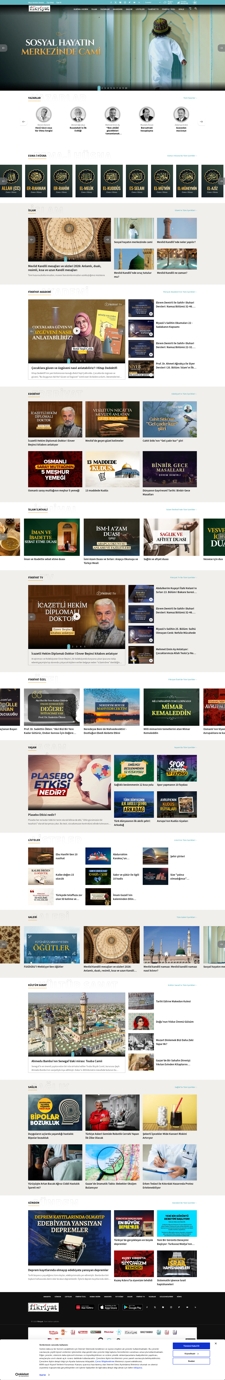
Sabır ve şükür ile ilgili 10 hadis (126, 876)
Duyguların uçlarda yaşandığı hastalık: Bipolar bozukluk (51, 1136)
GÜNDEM (58, 1297)
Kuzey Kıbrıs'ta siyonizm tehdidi (133, 1280)
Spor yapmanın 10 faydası (172, 785)
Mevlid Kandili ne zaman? (172, 273)
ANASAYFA (47, 1297)
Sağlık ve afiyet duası (156, 559)
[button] (3, 48)
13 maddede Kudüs (96, 490)
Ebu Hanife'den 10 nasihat (66, 856)
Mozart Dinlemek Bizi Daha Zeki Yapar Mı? (174, 1042)
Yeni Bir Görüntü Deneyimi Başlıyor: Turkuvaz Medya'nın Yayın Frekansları (174, 1242)
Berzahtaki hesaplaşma (147, 129)
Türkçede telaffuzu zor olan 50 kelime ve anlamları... (69, 897)
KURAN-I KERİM (95, 1297)
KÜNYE (179, 1297)
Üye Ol (58, 2)
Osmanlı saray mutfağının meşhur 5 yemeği (54, 490)
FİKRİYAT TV (153, 9)
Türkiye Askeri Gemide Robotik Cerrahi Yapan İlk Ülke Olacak (112, 1136)
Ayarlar (42, 1375)
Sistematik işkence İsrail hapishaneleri (171, 1282)
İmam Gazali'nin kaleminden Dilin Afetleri (123, 897)
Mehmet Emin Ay (112, 125)
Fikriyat (40, 1321)
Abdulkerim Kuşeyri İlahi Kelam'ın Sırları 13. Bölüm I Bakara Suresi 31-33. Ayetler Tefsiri (176, 590)
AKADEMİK (118, 9)
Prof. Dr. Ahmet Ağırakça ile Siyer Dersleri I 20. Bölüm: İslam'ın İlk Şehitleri (175, 365)
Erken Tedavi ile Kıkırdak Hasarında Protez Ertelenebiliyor (168, 1185)
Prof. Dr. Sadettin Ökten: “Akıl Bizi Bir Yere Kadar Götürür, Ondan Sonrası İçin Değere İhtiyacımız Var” (49, 731)
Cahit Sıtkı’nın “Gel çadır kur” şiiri (163, 441)
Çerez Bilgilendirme (105, 1361)
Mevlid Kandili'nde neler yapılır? (176, 242)
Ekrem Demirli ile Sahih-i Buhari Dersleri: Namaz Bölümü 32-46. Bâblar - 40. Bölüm (175, 304)
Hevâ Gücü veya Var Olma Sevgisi (43, 129)
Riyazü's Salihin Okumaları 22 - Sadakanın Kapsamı (174, 325)
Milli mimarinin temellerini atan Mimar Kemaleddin (167, 731)
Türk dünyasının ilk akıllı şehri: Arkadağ (132, 823)
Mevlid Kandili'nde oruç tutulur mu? (133, 275)
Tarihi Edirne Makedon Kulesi (173, 1001)
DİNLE (181, 9)
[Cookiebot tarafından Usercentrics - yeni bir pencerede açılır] (22, 1375)
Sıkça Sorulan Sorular (36, 2)
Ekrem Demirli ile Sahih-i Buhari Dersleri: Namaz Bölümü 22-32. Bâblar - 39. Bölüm (175, 345)
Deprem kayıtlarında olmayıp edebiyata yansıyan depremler (68, 1270)
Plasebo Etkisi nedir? (42, 815)
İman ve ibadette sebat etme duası (44, 559)
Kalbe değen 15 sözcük (65, 876)
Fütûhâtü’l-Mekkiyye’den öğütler (43, 967)
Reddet (191, 1361)
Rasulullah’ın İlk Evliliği (78, 129)
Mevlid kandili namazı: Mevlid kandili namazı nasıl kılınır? (170, 968)
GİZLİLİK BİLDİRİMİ (166, 1297)
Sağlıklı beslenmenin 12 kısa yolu (134, 785)
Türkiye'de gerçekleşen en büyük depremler (133, 1242)
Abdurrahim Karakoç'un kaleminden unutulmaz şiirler (123, 856)
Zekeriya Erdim (181, 125)
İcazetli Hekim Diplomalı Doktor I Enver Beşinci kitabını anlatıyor (51, 442)
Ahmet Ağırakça (78, 125)
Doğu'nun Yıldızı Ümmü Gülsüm (175, 1022)
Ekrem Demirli (44, 125)
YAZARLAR (105, 9)
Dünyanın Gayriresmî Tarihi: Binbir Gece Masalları (166, 492)
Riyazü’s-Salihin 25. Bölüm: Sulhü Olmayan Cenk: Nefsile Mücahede (176, 631)
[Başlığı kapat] (216, 1343)
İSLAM (94, 9)
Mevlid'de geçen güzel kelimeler (104, 441)
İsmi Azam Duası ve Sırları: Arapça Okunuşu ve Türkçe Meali (111, 561)
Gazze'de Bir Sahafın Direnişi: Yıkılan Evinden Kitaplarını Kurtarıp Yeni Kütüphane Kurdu (175, 1062)
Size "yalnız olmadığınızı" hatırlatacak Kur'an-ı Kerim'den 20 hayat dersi (182, 877)
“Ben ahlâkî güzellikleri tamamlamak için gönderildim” (112, 130)
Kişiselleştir (190, 1353)
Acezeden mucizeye (181, 129)
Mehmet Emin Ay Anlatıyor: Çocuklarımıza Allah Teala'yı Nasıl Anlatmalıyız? (176, 651)
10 (126, 88)
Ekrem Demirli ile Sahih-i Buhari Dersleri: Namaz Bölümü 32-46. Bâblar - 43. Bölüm (175, 610)
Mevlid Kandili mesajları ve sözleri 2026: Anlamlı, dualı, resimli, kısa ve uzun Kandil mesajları (64, 268)
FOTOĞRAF (119, 1297)
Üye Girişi (50, 2)
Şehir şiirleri (177, 856)
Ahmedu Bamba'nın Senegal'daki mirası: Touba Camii (67, 1061)
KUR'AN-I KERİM (81, 9)
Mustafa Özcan (146, 125)
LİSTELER (140, 9)
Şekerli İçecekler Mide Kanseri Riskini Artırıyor (165, 1136)
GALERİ (129, 9)
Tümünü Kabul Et (191, 1346)
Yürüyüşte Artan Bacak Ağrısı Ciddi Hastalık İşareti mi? (54, 1185)
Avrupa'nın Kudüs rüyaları (172, 821)
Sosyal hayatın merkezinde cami (133, 242)
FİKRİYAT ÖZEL (168, 9)
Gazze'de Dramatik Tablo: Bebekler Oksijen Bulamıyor (110, 1185)
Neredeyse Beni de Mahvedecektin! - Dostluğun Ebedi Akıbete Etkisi (105, 731)
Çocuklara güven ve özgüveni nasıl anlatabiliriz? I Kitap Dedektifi (74, 368)
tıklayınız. (138, 1368)
